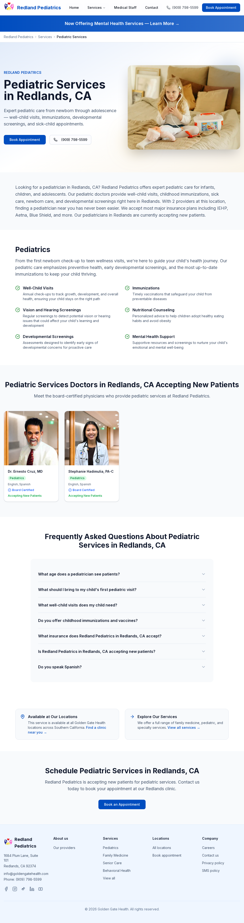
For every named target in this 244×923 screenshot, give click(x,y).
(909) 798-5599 (74, 140)
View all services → (184, 727)
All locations (161, 848)
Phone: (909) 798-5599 (23, 879)
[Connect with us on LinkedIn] (32, 889)
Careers (208, 848)
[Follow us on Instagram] (14, 889)
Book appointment (166, 855)
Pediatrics (110, 848)
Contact (151, 7)
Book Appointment (221, 7)
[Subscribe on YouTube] (40, 889)
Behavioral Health (117, 870)
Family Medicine (115, 855)
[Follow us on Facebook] (6, 889)
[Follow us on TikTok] (23, 889)
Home (74, 7)
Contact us (210, 855)
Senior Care (112, 863)
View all (109, 878)
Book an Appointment (122, 804)
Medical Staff (125, 7)
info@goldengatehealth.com (26, 874)
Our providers (64, 848)
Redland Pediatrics (18, 37)
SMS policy (211, 870)
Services (94, 7)
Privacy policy (213, 863)
